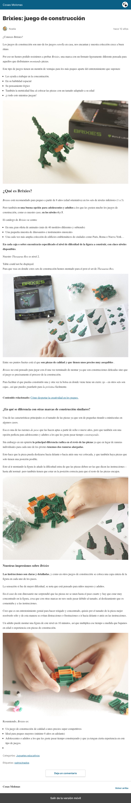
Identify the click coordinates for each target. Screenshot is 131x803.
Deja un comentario (65, 773)
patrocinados (21, 762)
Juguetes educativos (28, 755)
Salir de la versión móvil (65, 798)
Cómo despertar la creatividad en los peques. (54, 397)
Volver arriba (121, 788)
